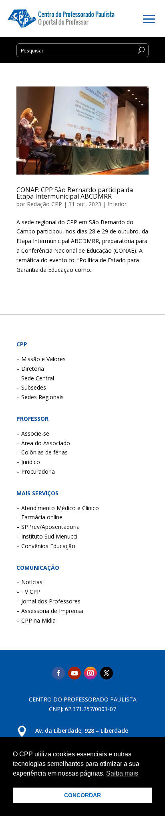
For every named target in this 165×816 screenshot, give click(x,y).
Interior (117, 204)
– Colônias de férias (42, 452)
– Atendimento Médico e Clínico (57, 508)
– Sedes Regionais (40, 397)
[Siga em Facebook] (58, 673)
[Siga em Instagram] (90, 673)
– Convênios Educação (45, 546)
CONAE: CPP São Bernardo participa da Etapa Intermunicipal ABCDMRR (74, 193)
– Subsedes (31, 387)
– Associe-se (32, 433)
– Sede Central (35, 378)
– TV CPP (28, 591)
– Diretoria (30, 368)
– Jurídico (28, 462)
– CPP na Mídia (36, 620)
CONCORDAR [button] (82, 795)
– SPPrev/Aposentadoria (48, 527)
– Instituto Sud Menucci (46, 536)
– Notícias (29, 582)
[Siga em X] (106, 673)
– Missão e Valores (41, 359)
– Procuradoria (35, 471)
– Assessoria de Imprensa (49, 611)
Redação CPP (44, 204)
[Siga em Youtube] (74, 673)
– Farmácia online (39, 517)
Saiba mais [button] (122, 773)
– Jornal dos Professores (48, 601)
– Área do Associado (43, 443)
